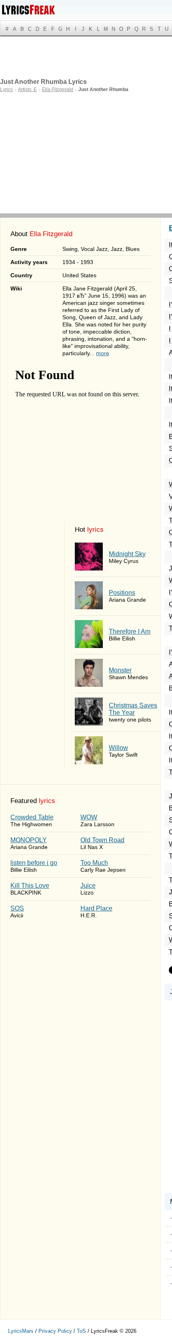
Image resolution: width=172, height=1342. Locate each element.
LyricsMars (21, 1331)
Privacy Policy (55, 1331)
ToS (81, 1331)
